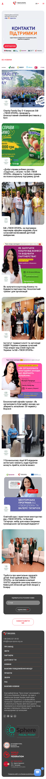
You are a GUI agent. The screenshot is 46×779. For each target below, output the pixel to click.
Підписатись (22, 609)
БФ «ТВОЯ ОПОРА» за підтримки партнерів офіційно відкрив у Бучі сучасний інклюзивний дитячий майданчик (20, 231)
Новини (7, 664)
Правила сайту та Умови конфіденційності (23, 774)
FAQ (5, 682)
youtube (8, 716)
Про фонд (8, 647)
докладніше (10, 46)
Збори (7, 677)
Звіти (6, 651)
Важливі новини (11, 686)
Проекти (8, 673)
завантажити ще (23, 622)
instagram (15, 716)
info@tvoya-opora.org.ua (12, 641)
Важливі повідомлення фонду (18, 669)
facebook (4, 716)
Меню (43, 3)
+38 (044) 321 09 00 (11, 639)
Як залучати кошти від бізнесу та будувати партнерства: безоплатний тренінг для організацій (21, 289)
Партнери (8, 655)
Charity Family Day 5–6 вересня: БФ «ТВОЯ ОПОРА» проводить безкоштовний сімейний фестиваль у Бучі (22, 114)
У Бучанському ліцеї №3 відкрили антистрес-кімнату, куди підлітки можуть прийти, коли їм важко (20, 462)
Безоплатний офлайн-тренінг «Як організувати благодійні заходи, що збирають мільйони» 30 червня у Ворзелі (21, 405)
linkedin (11, 716)
